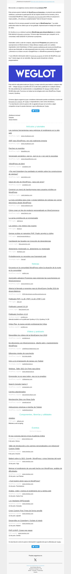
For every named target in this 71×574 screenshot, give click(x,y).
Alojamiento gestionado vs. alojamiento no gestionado (29, 249)
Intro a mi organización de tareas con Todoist (26, 361)
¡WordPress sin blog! (17, 164)
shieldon (12, 418)
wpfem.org (25, 273)
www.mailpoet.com (27, 205)
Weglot (32, 84)
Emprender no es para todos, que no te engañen (27, 376)
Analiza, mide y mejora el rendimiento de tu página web (30, 491)
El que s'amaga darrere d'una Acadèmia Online (27, 436)
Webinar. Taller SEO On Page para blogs (24, 369)
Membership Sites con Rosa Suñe (22, 399)
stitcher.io (20, 221)
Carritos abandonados (17, 392)
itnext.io (19, 228)
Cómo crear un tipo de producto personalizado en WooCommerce (34, 210)
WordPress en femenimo (37, 12)
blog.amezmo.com (24, 244)
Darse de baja (30, 565)
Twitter (27, 101)
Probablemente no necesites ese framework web (27, 256)
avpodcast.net (26, 402)
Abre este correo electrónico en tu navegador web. (43, 1)
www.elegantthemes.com (28, 159)
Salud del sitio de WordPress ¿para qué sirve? (26, 182)
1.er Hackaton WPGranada (19, 501)
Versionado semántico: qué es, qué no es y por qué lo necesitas (33, 156)
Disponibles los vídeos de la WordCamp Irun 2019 (28, 335)
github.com (20, 421)
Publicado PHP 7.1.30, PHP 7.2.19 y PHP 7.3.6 (27, 299)
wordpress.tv (26, 338)
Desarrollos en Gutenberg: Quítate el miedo (25, 520)
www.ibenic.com (26, 213)
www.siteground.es (28, 371)
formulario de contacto (15, 101)
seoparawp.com (27, 387)
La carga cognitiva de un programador (23, 218)
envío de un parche (37, 56)
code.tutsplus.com (26, 195)
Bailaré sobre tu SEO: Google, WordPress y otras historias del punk (35, 458)
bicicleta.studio (26, 356)
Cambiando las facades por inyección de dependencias (30, 241)
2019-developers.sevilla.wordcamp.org (34, 294)
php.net (19, 302)
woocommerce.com (27, 283)
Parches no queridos (17, 148)
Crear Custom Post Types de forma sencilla (25, 511)
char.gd (23, 259)
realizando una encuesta (35, 16)
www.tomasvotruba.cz (23, 236)
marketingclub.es (27, 364)
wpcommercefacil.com (29, 394)
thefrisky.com (21, 251)
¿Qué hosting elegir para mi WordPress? (24, 481)
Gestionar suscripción (39, 565)
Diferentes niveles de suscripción (21, 353)
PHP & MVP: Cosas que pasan (20, 530)
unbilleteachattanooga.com (30, 348)
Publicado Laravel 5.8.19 (18, 306)
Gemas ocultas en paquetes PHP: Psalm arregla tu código (31, 233)
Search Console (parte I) (18, 384)
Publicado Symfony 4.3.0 (18, 314)
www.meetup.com (27, 439)
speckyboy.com (25, 177)
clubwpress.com (27, 379)
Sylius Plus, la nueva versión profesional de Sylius (28, 324)
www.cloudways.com (27, 136)
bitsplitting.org (25, 151)
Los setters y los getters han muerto (23, 226)
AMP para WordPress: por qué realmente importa (28, 141)
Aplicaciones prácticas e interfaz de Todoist (25, 407)
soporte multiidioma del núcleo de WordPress (47, 47)
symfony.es (24, 317)
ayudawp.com (26, 166)
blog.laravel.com (24, 309)
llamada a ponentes (24, 34)
